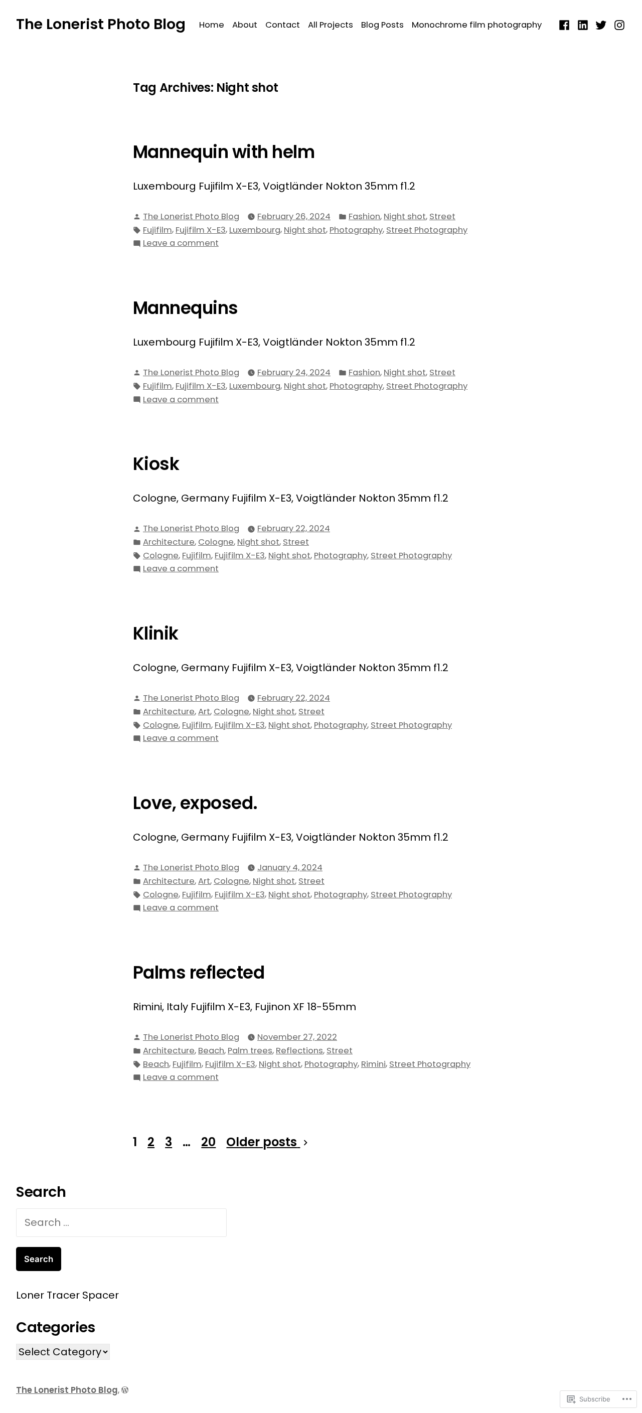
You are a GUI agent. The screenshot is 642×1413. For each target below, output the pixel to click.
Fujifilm (157, 230)
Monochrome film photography (477, 25)
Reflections (299, 1050)
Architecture (169, 542)
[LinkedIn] (583, 24)
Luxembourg (254, 230)
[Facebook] (565, 24)
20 (208, 1142)
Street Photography (426, 230)
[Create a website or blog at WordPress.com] (124, 1390)
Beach (211, 1050)
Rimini (373, 1064)
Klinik (156, 633)
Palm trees (250, 1050)
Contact (282, 25)
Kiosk (156, 464)
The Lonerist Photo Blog (101, 24)
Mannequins (185, 308)
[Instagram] (618, 24)
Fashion (364, 216)
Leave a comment (181, 243)
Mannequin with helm (223, 152)
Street (442, 216)
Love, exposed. (195, 803)
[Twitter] (601, 24)
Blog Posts (382, 25)
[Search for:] (121, 1222)
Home (211, 25)
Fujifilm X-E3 (201, 230)
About (244, 25)
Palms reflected (198, 973)
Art (204, 711)
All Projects (330, 25)
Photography (356, 230)
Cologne (216, 542)
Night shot (405, 216)
